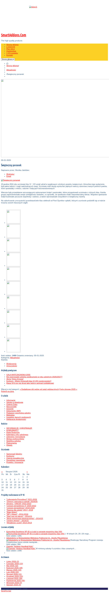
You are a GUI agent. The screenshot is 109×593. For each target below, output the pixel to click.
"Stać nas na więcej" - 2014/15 (19, 516)
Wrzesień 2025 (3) (14, 583)
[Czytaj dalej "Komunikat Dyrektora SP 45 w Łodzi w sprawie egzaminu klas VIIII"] (35, 534)
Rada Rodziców (13, 432)
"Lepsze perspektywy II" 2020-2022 (21, 506)
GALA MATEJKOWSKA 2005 (18, 375)
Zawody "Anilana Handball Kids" (19, 546)
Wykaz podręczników (15, 439)
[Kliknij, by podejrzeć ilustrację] (10, 180)
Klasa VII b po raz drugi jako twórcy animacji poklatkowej (30, 383)
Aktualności (11, 70)
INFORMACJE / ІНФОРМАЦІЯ (19, 428)
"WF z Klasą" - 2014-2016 (17, 514)
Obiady (9, 445)
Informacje (10, 400)
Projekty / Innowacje (14, 462)
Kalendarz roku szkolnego (17, 434)
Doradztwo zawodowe (15, 460)
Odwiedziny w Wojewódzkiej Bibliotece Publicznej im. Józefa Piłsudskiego (37, 538)
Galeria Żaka (11, 404)
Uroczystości (11, 366)
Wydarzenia (11, 364)
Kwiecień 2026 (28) (14, 568)
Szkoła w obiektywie (14, 402)
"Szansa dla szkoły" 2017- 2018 (19, 510)
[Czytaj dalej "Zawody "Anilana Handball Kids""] (21, 548)
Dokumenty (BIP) (13, 411)
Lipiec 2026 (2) (12, 561)
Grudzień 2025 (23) (14, 576)
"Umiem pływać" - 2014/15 (17, 521)
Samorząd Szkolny (14, 454)
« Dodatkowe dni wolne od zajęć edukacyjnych (39, 389)
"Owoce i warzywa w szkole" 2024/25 (21, 501)
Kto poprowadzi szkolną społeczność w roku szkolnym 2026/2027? (34, 377)
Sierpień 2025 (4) (13, 585)
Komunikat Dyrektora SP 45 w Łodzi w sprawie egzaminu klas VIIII (34, 532)
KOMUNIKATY (12, 430)
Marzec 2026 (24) (13, 570)
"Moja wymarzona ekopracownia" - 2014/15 (24, 518)
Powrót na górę (7, 391)
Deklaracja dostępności (16, 419)
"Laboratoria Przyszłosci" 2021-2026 (21, 499)
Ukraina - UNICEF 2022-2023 (18, 504)
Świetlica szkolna (13, 441)
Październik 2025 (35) (15, 580)
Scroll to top (6, 591)
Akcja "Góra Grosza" (15, 379)
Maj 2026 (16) (12, 566)
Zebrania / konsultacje (15, 437)
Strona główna (12, 66)
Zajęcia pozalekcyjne (15, 458)
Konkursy (10, 456)
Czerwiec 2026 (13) (14, 564)
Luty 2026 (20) (12, 572)
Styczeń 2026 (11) (14, 574)
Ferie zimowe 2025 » (68, 389)
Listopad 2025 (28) (14, 578)
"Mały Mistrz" (11, 512)
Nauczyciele (11, 407)
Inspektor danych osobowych (18, 417)
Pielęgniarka (11, 443)
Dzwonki (9, 409)
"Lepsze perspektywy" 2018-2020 (20, 508)
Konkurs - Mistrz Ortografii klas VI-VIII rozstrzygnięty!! (28, 381)
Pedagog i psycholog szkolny (18, 413)
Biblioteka (10, 415)
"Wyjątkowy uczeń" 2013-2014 (19, 523)
